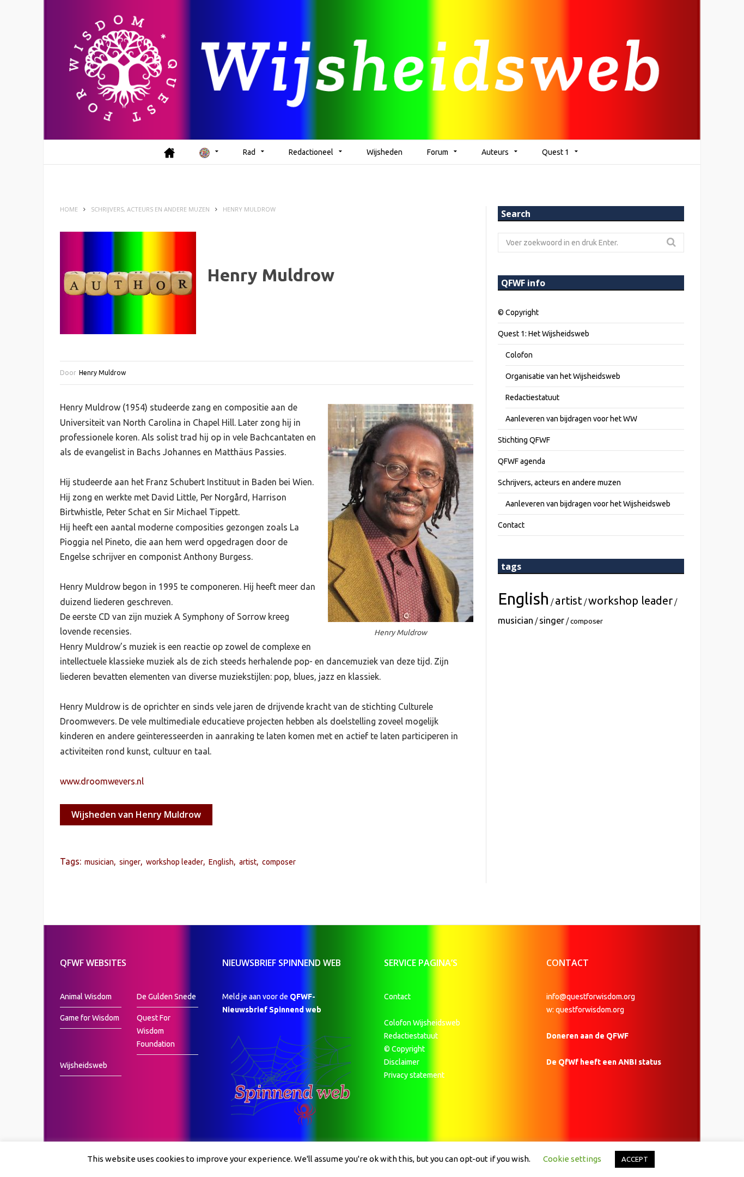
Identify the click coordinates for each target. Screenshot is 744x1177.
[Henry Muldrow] (128, 283)
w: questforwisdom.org (585, 1009)
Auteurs (495, 152)
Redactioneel (311, 152)
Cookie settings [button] (572, 1158)
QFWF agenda (521, 461)
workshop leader (174, 862)
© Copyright (518, 312)
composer (279, 862)
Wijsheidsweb (83, 1065)
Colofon (519, 355)
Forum (437, 152)
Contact (511, 525)
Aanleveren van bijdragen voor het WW (571, 418)
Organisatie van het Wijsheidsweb (562, 376)
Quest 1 (555, 152)
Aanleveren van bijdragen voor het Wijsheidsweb (587, 503)
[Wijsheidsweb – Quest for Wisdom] (372, 70)
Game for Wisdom (89, 1017)
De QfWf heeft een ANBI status (603, 1062)
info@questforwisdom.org (590, 996)
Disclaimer (401, 1062)
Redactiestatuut (532, 397)
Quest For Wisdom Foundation (156, 1030)
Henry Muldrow (102, 372)
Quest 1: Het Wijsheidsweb (543, 333)
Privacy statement (414, 1075)
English (221, 862)
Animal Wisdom (86, 996)
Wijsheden (385, 152)
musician (99, 862)
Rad (249, 152)
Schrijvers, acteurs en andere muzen (559, 482)
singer (130, 862)
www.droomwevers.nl (102, 781)
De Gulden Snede (166, 996)
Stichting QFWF (524, 440)
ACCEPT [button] (634, 1159)
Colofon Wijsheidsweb (422, 1022)
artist (248, 862)
